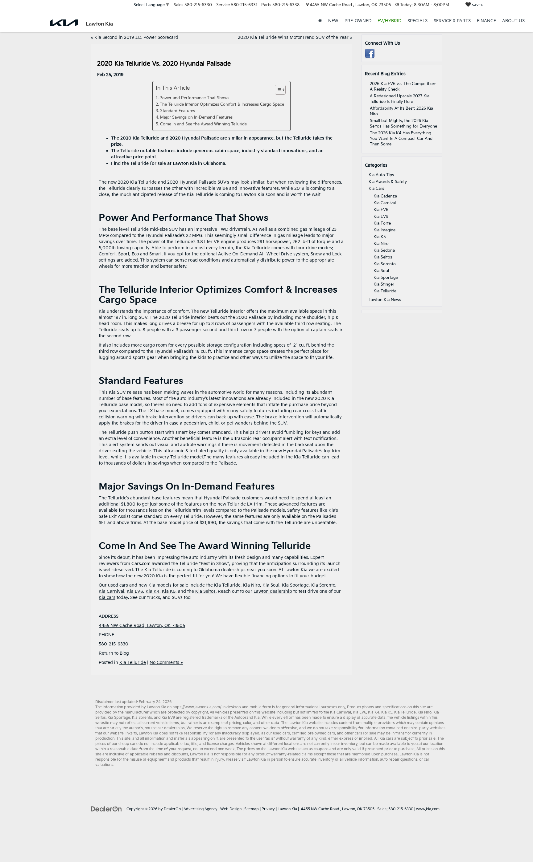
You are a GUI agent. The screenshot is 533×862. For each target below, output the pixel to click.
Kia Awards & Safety (388, 181)
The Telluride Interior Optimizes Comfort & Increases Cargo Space (222, 104)
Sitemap (251, 809)
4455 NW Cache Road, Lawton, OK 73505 (142, 625)
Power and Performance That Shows (194, 98)
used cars (118, 585)
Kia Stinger (384, 284)
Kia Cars (376, 188)
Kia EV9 (381, 216)
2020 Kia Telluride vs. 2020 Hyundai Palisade (164, 63)
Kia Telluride (227, 585)
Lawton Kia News (385, 299)
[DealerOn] (106, 808)
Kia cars (107, 597)
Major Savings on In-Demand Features (197, 117)
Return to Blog (114, 653)
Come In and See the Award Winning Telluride (203, 124)
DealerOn (172, 809)
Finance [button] (486, 20)
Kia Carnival (111, 591)
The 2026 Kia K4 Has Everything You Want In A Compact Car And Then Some (401, 139)
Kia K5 (169, 591)
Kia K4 (152, 591)
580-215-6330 (113, 644)
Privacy (268, 809)
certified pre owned (309, 733)
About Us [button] (513, 20)
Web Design (231, 809)
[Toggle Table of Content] (277, 89)
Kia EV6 (135, 591)
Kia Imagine (384, 230)
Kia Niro (251, 585)
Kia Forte (382, 223)
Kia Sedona (384, 250)
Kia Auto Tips (381, 175)
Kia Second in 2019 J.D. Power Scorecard (136, 37)
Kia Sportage (295, 585)
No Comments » (166, 662)
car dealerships (171, 728)
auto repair (389, 759)
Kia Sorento (323, 585)
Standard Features (178, 111)
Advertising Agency (200, 809)
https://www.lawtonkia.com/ (196, 707)
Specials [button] (417, 20)
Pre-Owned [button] (358, 20)
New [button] (333, 20)
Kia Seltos (205, 591)
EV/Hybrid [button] (389, 20)
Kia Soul (270, 585)
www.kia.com (428, 809)
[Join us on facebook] (370, 53)
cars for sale (365, 733)
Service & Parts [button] (452, 20)
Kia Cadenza (385, 196)
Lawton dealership (273, 591)
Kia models (159, 585)
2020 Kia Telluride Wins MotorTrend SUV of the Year (293, 37)
